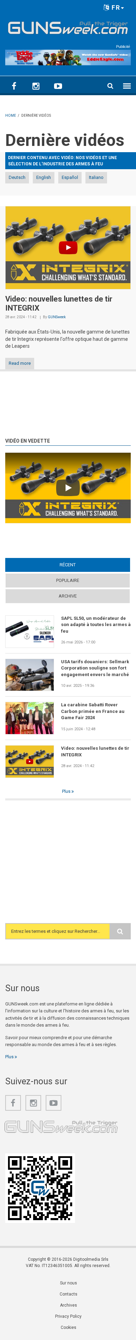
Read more (20, 363)
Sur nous (68, 1283)
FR (114, 7)
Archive (68, 596)
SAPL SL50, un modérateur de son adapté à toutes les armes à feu (96, 625)
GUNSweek (57, 317)
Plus (66, 791)
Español (70, 177)
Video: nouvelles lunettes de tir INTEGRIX (95, 751)
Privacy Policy (68, 1316)
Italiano (96, 177)
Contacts (68, 1294)
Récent (81, 564)
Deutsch (17, 177)
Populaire (67, 580)
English (43, 177)
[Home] (68, 26)
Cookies (68, 1327)
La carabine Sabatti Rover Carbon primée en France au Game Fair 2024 (92, 711)
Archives (68, 1305)
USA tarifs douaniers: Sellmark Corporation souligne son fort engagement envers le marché (95, 668)
